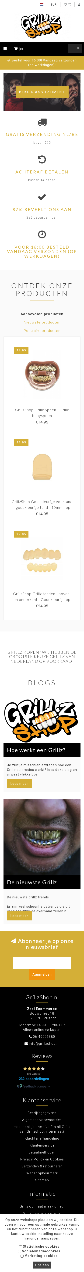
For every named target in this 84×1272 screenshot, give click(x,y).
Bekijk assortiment (42, 92)
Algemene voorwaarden (42, 1120)
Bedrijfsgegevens (42, 1113)
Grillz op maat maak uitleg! (42, 1206)
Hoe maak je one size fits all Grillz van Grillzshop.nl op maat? (42, 1129)
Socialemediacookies (40, 1251)
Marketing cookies (41, 1256)
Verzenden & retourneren (42, 1166)
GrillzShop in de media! (42, 1213)
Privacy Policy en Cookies (42, 1159)
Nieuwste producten (42, 322)
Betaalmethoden (42, 1152)
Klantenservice (42, 1145)
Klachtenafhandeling (42, 1138)
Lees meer (19, 783)
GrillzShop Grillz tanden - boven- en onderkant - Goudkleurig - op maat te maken (42, 599)
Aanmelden (42, 974)
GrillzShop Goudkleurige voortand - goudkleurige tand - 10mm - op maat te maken (42, 507)
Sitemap (42, 1180)
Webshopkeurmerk (42, 1173)
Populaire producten (42, 331)
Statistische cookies (41, 1246)
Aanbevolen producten (42, 314)
